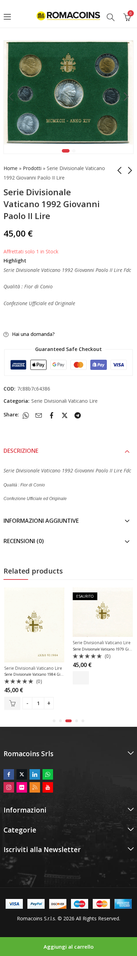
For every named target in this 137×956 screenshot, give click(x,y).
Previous (11, 97)
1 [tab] (66, 151)
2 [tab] (74, 151)
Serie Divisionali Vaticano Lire (64, 401)
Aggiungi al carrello (69, 946)
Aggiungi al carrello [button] (12, 703)
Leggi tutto (81, 677)
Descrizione (21, 451)
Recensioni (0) (24, 541)
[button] (54, 721)
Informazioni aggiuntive (41, 521)
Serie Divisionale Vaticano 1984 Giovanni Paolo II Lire (47, 674)
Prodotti (32, 168)
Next (126, 97)
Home (11, 168)
